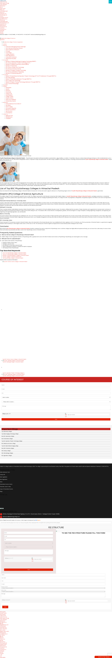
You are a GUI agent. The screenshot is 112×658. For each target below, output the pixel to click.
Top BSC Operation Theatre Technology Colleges (12, 529)
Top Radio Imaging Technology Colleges (10, 521)
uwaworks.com (3, 13)
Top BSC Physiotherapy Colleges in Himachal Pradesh (96, 159)
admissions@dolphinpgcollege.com (11, 604)
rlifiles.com (2, 9)
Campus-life (2, 562)
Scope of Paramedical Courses (6, 576)
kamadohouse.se (3, 18)
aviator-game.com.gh (4, 3)
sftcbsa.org (2, 20)
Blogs (5, 124)
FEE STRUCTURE (6, 36)
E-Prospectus (15, 36)
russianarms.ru (3, 29)
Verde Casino (3, 8)
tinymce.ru (2, 12)
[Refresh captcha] (66, 503)
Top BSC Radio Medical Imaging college (10, 533)
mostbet (2, 33)
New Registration (3, 567)
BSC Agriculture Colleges (7, 543)
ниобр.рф (2, 30)
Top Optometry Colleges (7, 519)
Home (1, 124)
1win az (1, 16)
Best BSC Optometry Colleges (8, 524)
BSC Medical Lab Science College (8, 531)
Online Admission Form (5, 560)
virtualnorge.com (3, 15)
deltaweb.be (2, 5)
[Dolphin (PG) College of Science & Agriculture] (9, 39)
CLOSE (110, 1)
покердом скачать (4, 17)
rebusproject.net (3, 26)
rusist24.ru (2, 28)
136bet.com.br (3, 0)
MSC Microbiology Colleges (7, 541)
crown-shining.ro (3, 4)
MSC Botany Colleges (6, 538)
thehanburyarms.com (4, 22)
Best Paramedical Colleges (7, 526)
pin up (1, 7)
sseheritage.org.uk (4, 11)
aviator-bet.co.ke (3, 2)
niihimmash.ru (3, 25)
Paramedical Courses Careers (6, 572)
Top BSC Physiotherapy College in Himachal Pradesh (79, 196)
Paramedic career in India (5, 574)
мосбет (1, 31)
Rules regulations (3, 564)
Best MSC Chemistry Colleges (8, 536)
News (1, 569)
